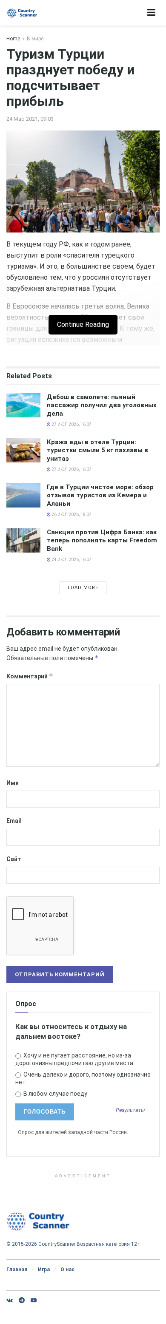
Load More (83, 587)
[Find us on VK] (9, 1300)
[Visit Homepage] (22, 13)
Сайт (13, 859)
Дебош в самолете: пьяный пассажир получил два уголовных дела (102, 405)
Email (14, 820)
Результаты (130, 1110)
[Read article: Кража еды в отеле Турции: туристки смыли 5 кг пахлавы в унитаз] (23, 450)
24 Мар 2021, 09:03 (30, 119)
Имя (12, 783)
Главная (16, 1270)
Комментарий (29, 676)
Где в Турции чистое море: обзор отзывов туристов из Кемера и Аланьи (100, 495)
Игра (44, 1270)
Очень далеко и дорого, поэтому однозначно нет (83, 1078)
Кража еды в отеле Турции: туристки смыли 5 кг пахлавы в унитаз (97, 450)
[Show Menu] (151, 13)
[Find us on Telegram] (22, 1300)
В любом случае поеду (54, 1093)
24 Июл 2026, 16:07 (71, 559)
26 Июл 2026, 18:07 (71, 514)
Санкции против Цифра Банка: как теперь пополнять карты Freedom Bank (102, 540)
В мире (35, 39)
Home (13, 39)
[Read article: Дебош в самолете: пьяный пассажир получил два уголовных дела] (23, 405)
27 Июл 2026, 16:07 (71, 424)
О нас (67, 1270)
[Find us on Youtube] (34, 1300)
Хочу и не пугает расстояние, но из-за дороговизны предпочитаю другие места (74, 1059)
